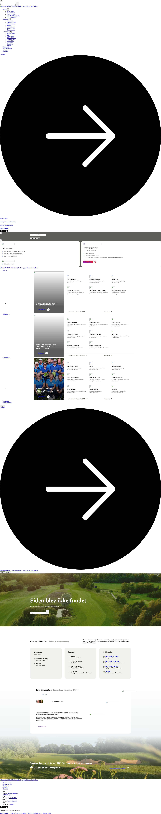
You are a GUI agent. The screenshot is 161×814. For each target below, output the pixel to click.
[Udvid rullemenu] (9, 314)
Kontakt (5, 789)
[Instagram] (3, 807)
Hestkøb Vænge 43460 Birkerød (10, 794)
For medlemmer (7, 783)
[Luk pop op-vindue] (1, 233)
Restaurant (6, 401)
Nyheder (5, 787)
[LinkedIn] (7, 807)
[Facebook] (1, 807)
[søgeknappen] (47, 612)
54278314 (11, 804)
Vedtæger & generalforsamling (18, 813)
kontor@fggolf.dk (12, 801)
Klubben (5, 314)
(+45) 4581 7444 (12, 798)
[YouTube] (5, 807)
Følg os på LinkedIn (111, 666)
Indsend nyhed (47, 813)
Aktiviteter (6, 357)
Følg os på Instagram (112, 661)
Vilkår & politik (4, 813)
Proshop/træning (7, 402)
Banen (5, 270)
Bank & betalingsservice (34, 813)
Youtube (108, 671)
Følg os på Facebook (112, 656)
